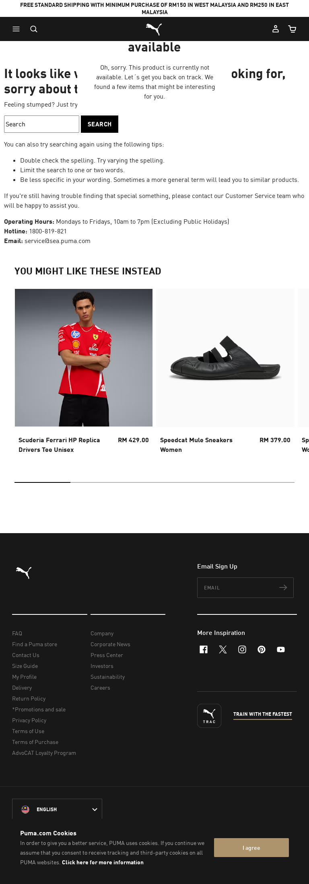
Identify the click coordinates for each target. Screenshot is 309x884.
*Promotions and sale (39, 709)
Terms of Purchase (35, 741)
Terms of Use (28, 730)
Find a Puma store (34, 644)
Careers (100, 687)
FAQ (17, 633)
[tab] (42, 482)
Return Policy (28, 698)
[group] (83, 373)
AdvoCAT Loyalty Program (44, 752)
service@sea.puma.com (58, 241)
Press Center (107, 654)
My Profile (24, 676)
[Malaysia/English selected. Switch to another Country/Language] (57, 809)
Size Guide (25, 665)
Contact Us (25, 654)
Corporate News (110, 644)
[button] (18, 29)
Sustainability (108, 676)
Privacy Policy (29, 720)
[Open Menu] (18, 29)
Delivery (22, 687)
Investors (102, 665)
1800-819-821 (48, 231)
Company (102, 633)
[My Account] (275, 29)
